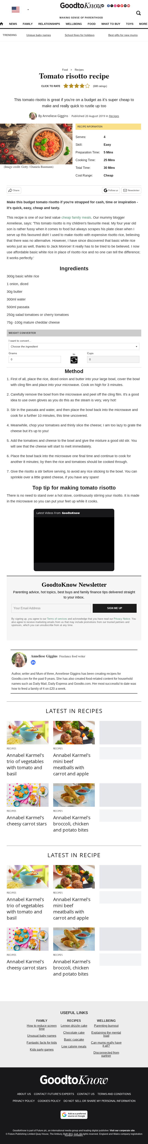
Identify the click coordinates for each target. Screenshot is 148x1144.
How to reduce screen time (42, 1027)
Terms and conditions (114, 1093)
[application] (74, 540)
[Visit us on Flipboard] (121, 5)
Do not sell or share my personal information (99, 1100)
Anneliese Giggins (55, 116)
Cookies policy (49, 1100)
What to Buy (110, 23)
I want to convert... (20, 340)
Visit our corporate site (122, 1130)
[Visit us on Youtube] (128, 5)
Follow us (113, 190)
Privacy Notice (122, 618)
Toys (129, 23)
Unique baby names (38, 35)
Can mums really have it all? (106, 1044)
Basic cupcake (74, 1039)
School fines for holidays (79, 35)
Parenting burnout (106, 1025)
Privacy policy (24, 1100)
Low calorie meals (73, 1046)
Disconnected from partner (106, 1054)
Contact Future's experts (54, 1093)
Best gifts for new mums (123, 35)
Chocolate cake (74, 1032)
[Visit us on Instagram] (115, 5)
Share (16, 190)
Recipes (79, 69)
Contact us (85, 1093)
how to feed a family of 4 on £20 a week (38, 688)
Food (92, 23)
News (13, 23)
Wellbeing (74, 23)
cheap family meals (76, 217)
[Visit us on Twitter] (111, 5)
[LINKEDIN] (34, 662)
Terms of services (57, 618)
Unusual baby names (41, 1035)
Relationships (49, 23)
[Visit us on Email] (125, 5)
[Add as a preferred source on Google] (74, 1115)
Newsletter (134, 190)
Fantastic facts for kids (42, 1042)
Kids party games (42, 1049)
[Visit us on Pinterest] (118, 5)
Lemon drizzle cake (74, 1025)
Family (28, 23)
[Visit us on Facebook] (108, 5)
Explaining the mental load (106, 1034)
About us (24, 1093)
